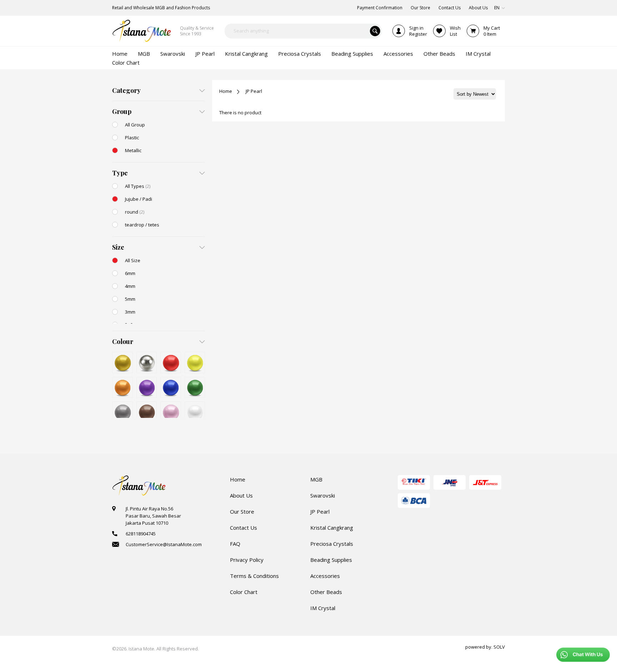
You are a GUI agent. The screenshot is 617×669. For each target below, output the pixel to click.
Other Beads (326, 591)
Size (118, 247)
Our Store (242, 511)
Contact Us (243, 527)
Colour (122, 341)
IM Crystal (322, 607)
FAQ (235, 543)
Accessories (325, 575)
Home (225, 91)
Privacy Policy (247, 559)
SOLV (499, 647)
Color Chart (243, 591)
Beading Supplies (331, 559)
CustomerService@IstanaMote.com (164, 544)
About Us (241, 495)
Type (120, 173)
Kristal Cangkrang (331, 527)
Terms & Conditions (254, 575)
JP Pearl (254, 91)
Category (126, 90)
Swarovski (322, 495)
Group (121, 111)
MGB (316, 479)
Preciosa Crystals (331, 543)
